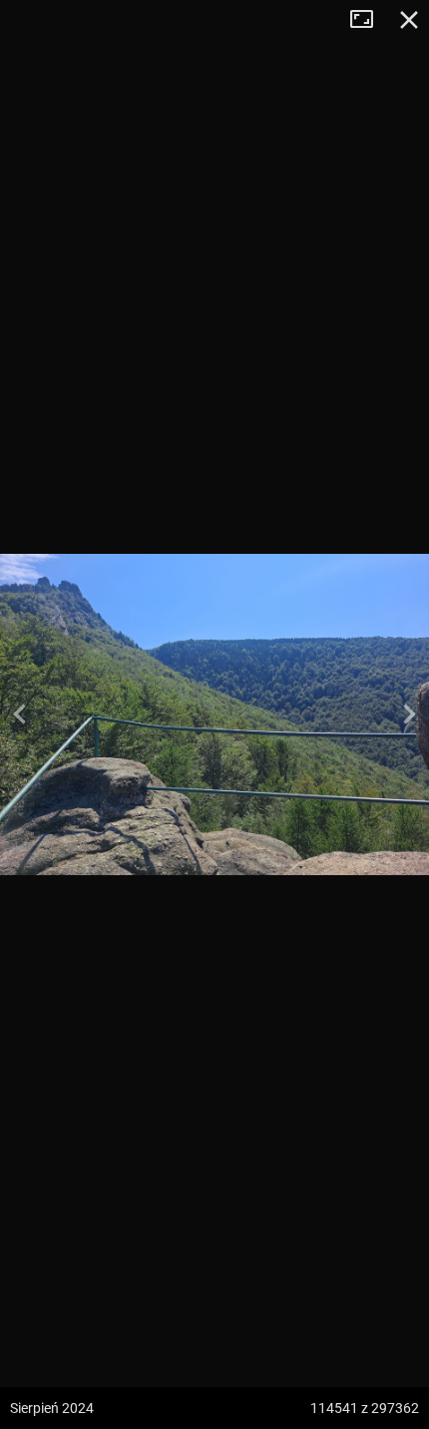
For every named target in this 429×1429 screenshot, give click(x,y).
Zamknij (409, 20)
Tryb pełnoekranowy (369, 20)
